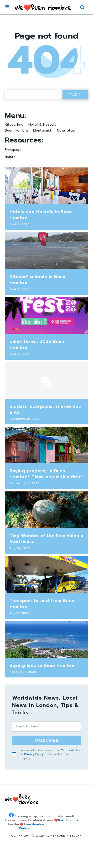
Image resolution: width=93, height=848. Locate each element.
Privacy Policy (34, 754)
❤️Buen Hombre (66, 820)
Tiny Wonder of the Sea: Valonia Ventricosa (46, 538)
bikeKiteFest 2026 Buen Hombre (37, 344)
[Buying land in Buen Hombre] (46, 639)
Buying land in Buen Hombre (42, 665)
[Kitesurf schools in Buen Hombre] (46, 250)
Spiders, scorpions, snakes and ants (46, 409)
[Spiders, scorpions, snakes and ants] (46, 380)
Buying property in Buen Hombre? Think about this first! (46, 474)
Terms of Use (71, 750)
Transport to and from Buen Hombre (42, 603)
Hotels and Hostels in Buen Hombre (41, 214)
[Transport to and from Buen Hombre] (46, 574)
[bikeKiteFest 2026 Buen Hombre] (46, 315)
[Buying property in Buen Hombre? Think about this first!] (46, 445)
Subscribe (47, 740)
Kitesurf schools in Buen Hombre (37, 279)
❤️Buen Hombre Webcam (31, 826)
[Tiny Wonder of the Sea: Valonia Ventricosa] (46, 509)
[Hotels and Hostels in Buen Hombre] (46, 185)
